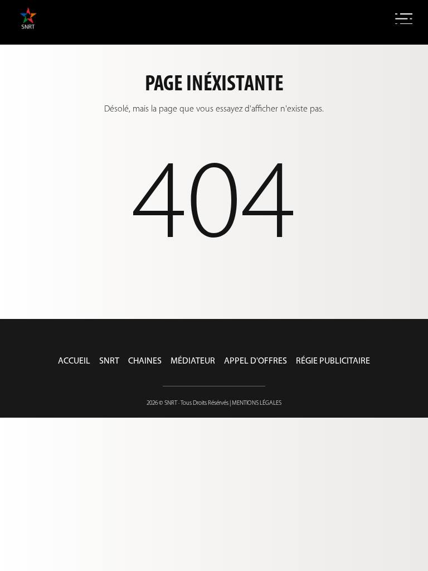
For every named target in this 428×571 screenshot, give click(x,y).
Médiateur (193, 361)
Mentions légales (256, 403)
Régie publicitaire (333, 361)
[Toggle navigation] (404, 19)
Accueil (74, 361)
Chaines (145, 361)
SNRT (109, 361)
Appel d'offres (255, 361)
